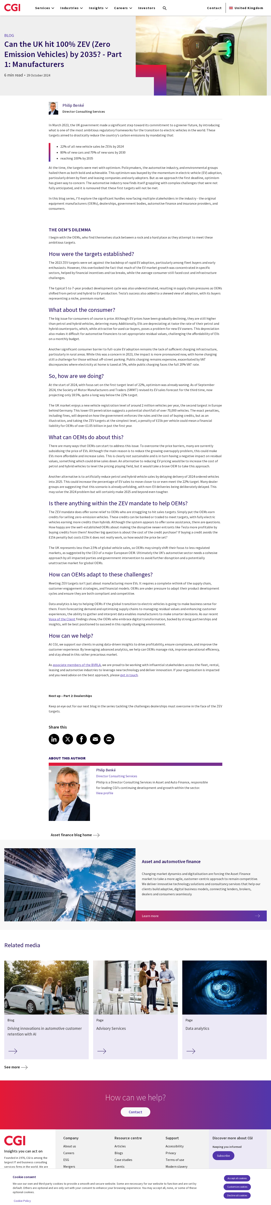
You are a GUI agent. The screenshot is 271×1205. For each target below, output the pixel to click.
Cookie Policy (22, 1201)
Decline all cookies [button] (237, 1195)
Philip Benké (73, 105)
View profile (104, 793)
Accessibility (175, 1146)
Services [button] (42, 8)
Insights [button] (96, 8)
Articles (120, 1146)
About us (69, 1146)
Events (119, 1166)
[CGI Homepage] (12, 7)
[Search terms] (164, 8)
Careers (68, 1153)
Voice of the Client (62, 619)
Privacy (171, 1153)
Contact (214, 8)
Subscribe (223, 1156)
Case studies (123, 1160)
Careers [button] (121, 8)
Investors (147, 8)
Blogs (119, 1153)
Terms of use (175, 1160)
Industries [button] (69, 8)
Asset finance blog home (71, 834)
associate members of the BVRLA (77, 665)
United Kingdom (249, 8)
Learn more (172, 915)
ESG (66, 1160)
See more (12, 1067)
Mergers (69, 1166)
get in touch (129, 675)
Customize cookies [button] (237, 1186)
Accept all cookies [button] (237, 1178)
